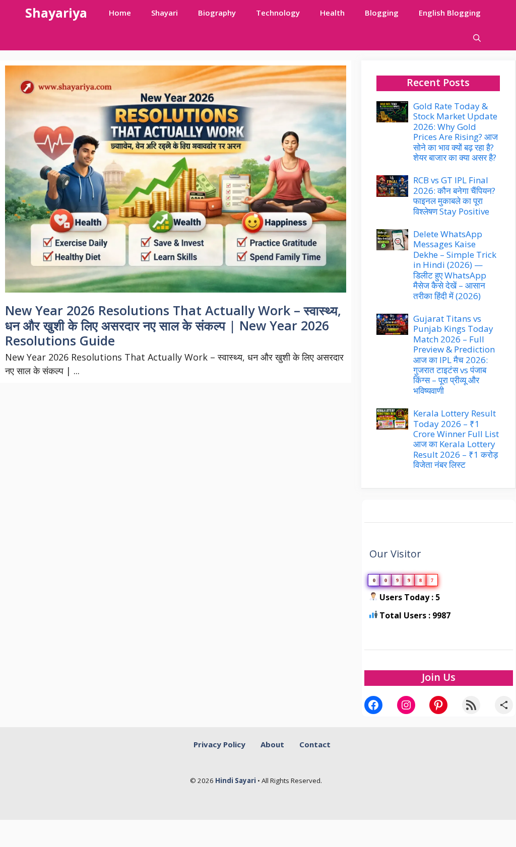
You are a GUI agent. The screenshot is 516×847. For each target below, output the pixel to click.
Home (120, 13)
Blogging (382, 13)
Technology (278, 13)
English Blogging (450, 13)
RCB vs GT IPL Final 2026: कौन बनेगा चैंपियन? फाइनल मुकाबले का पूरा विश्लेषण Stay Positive (454, 195)
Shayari (164, 13)
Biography (217, 13)
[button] (477, 37)
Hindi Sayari (236, 780)
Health (332, 13)
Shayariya (56, 12)
